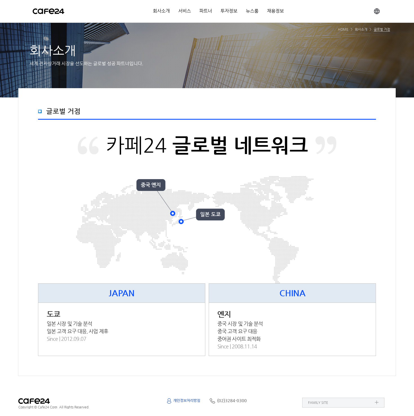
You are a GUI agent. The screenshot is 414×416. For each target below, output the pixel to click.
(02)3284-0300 (232, 400)
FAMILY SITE (318, 402)
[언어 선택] (376, 11)
